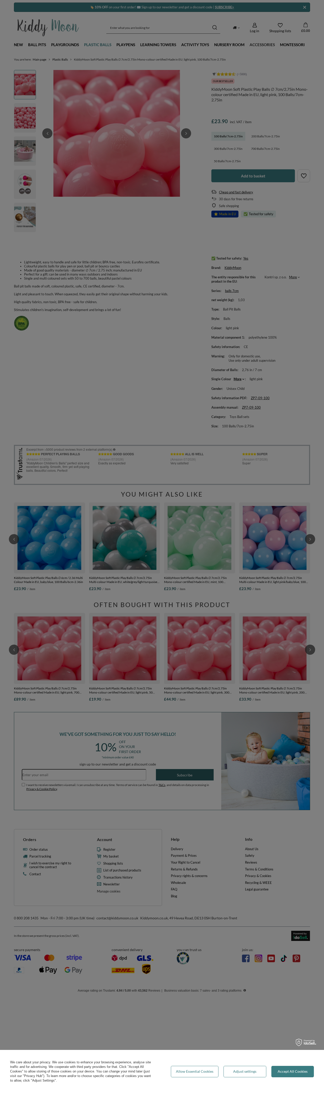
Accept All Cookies (293, 1071)
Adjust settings (244, 1071)
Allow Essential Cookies (194, 1071)
